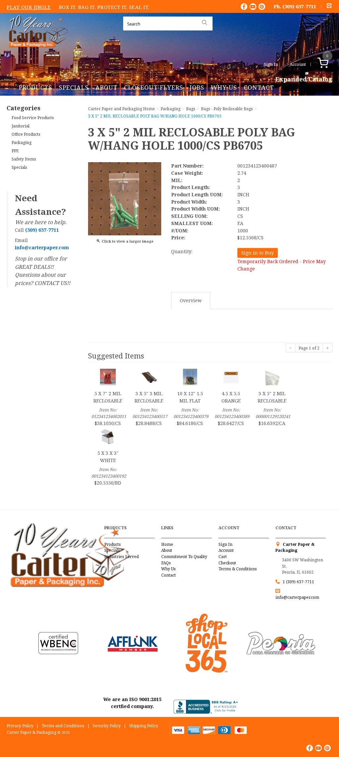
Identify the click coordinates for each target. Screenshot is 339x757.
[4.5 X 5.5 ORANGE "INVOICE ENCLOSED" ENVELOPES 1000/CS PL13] (231, 376)
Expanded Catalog (303, 79)
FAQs (166, 563)
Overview (191, 300)
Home (167, 544)
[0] (329, 64)
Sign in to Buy (257, 253)
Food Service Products (33, 117)
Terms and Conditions (63, 726)
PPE (15, 151)
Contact (259, 87)
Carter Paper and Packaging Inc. (37, 52)
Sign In (271, 64)
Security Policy (107, 726)
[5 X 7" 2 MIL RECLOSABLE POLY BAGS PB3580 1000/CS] (108, 376)
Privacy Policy (20, 726)
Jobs (197, 87)
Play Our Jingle (29, 7)
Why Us (224, 87)
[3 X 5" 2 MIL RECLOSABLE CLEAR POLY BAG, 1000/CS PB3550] (272, 376)
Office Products (26, 134)
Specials (74, 87)
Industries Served (121, 556)
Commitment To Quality (184, 556)
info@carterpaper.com (297, 597)
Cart (222, 556)
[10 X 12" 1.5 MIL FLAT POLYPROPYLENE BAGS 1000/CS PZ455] (190, 376)
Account (298, 64)
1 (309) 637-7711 (298, 582)
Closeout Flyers (153, 87)
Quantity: (181, 251)
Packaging (21, 142)
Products (35, 87)
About (106, 87)
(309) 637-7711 (299, 6)
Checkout (227, 563)
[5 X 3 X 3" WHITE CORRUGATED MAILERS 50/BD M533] (108, 436)
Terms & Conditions (237, 569)
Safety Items (24, 159)
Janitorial (20, 126)
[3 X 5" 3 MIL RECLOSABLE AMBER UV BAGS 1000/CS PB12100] (149, 376)
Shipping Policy (143, 726)
